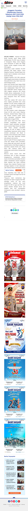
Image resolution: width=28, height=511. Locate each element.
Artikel (19, 6)
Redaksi (5, 504)
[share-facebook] (11, 210)
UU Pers (9, 504)
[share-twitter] (14, 210)
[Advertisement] (14, 236)
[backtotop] (14, 498)
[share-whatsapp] (16, 210)
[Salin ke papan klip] (18, 210)
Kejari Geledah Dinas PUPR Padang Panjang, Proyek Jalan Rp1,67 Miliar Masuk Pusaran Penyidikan (10, 481)
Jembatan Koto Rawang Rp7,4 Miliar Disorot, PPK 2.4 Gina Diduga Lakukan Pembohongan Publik (11, 487)
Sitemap (23, 504)
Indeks (14, 6)
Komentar (15, 213)
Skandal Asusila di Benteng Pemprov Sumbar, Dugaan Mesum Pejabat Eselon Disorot (11, 474)
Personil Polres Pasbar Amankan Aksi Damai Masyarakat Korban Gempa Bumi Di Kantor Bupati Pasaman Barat (13, 199)
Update (19, 170)
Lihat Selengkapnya (14, 493)
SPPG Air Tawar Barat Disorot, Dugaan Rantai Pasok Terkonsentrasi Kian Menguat (10, 462)
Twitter (17, 503)
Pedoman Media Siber (16, 504)
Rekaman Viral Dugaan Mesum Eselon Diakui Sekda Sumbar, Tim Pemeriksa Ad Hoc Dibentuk (11, 468)
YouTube (20, 503)
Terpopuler (8, 6)
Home (2, 6)
